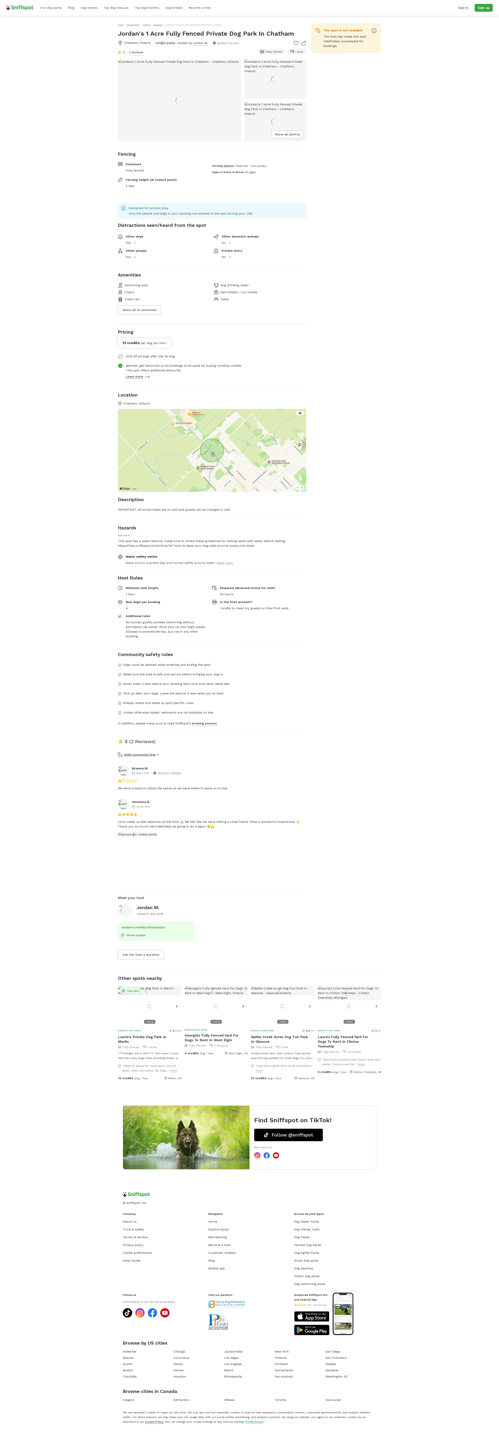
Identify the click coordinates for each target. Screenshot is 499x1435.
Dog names (89, 8)
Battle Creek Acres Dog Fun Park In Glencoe (279, 1039)
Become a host (200, 8)
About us (130, 1221)
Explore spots (218, 1229)
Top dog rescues (116, 8)
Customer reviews (222, 1253)
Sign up (484, 8)
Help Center (132, 1260)
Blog (71, 8)
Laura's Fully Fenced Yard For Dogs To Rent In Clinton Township (343, 1041)
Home (212, 1221)
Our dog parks (51, 8)
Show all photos (287, 134)
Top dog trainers (147, 8)
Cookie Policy (154, 1421)
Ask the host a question (141, 954)
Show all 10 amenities (139, 310)
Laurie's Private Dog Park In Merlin (142, 1039)
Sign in (463, 8)
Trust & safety (133, 1229)
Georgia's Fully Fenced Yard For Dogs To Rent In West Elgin (212, 1037)
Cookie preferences (137, 1253)
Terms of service (135, 1237)
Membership (217, 1237)
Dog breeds (173, 8)
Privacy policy (133, 1245)
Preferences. (255, 1421)
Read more (225, 563)
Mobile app (216, 1268)
